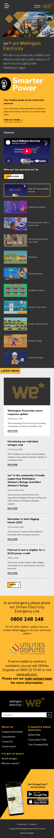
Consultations (8, 736)
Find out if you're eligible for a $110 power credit (26, 551)
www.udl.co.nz (26, 674)
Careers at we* (9, 746)
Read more (13, 431)
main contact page (38, 678)
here (23, 630)
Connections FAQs (37, 739)
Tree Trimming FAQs (38, 744)
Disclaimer (33, 824)
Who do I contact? (10, 763)
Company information (12, 731)
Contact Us (7, 741)
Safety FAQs (34, 734)
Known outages (9, 758)
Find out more (12, 120)
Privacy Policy (21, 824)
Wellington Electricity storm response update (25, 412)
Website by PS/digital (27, 833)
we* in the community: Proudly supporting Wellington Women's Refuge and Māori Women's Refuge (26, 480)
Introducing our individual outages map (23, 443)
